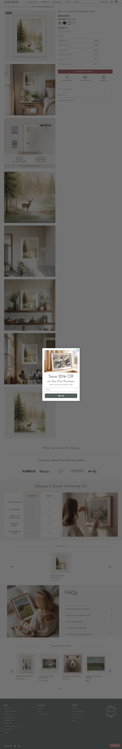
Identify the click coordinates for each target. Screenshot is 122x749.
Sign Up (61, 396)
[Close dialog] (77, 350)
